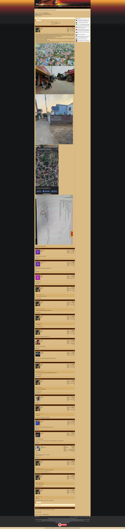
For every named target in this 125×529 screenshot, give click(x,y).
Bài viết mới (78, 18)
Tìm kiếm (36, 7)
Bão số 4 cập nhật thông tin (83, 40)
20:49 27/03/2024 (38, 419)
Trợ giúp (81, 516)
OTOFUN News (86, 516)
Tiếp (39, 20)
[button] (57, 6)
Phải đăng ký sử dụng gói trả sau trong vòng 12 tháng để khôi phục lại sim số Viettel (83, 30)
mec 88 (37, 15)
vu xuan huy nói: (39, 482)
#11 (73, 362)
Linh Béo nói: (39, 387)
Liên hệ (71, 516)
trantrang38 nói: (39, 413)
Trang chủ (51, 6)
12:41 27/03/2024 (38, 300)
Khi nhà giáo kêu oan (82, 38)
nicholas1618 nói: (39, 371)
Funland (70, 6)
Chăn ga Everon (81, 34)
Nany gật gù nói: (39, 468)
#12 (73, 378)
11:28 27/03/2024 (38, 260)
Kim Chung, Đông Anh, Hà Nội (70, 450)
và (41, 246)
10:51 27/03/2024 (38, 248)
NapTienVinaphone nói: (40, 308)
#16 (73, 431)
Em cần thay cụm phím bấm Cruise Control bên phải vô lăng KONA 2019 (83, 25)
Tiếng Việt (37, 516)
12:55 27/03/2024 (38, 338)
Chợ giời (74, 6)
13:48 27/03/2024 (38, 350)
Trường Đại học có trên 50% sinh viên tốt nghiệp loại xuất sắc (83, 37)
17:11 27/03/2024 (38, 395)
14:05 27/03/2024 (38, 362)
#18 (73, 459)
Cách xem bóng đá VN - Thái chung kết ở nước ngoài (83, 27)
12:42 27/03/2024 (38, 328)
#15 (73, 419)
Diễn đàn (60, 6)
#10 (73, 350)
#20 (73, 488)
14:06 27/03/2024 (38, 378)
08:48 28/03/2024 (38, 488)
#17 (73, 444)
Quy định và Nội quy (76, 516)
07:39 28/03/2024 (38, 444)
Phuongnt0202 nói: (40, 294)
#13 (73, 395)
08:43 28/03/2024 (38, 459)
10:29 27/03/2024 (38, 26)
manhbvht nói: (39, 496)
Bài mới (55, 6)
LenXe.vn (46, 6)
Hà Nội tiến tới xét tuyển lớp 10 (83, 32)
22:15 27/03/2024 (38, 431)
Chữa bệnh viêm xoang (82, 22)
